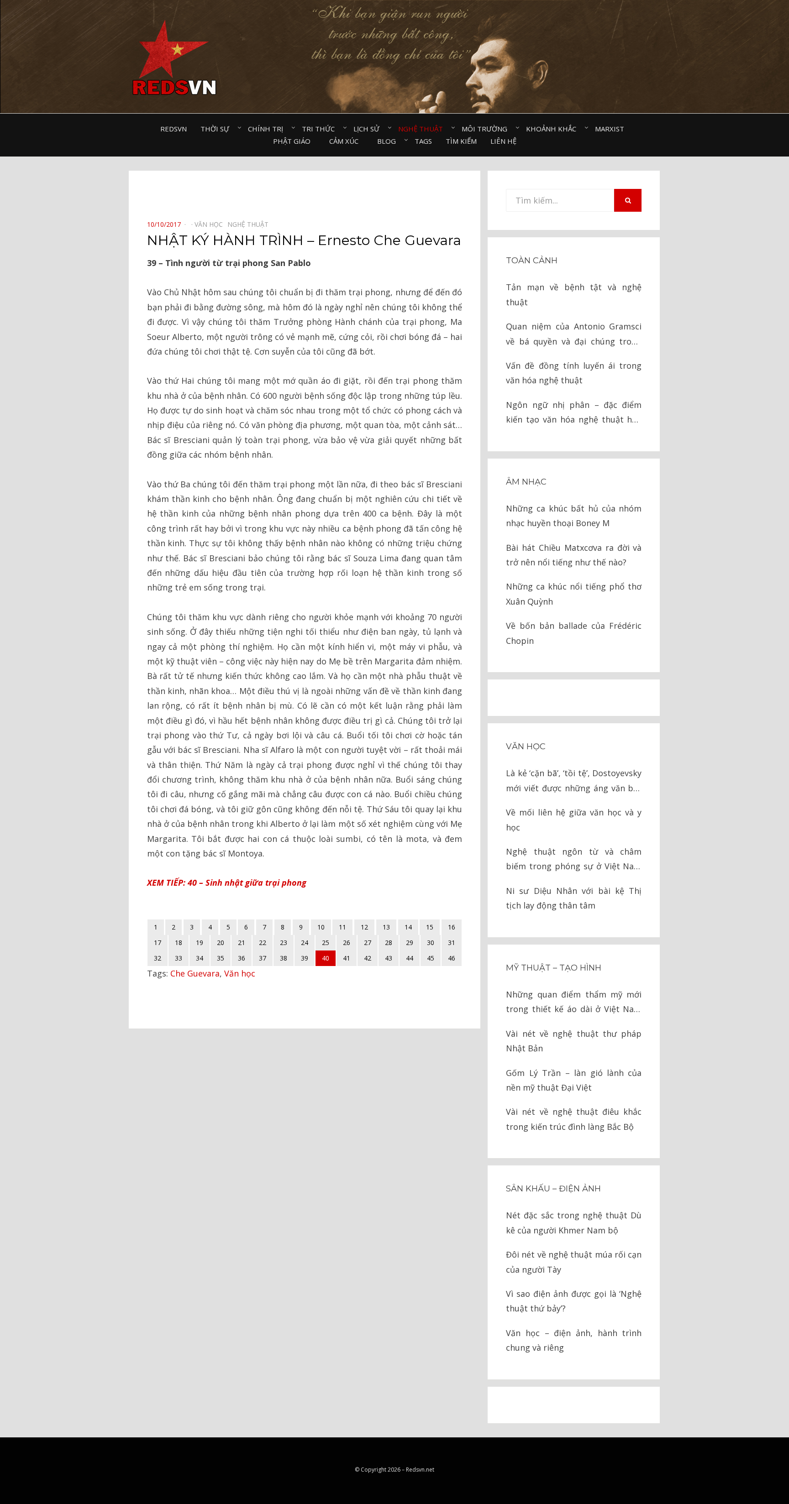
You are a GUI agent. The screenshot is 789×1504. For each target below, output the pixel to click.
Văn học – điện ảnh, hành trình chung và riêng (574, 1340)
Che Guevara (195, 973)
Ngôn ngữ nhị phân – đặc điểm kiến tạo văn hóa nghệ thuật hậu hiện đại (574, 413)
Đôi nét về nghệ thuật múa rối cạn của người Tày (574, 1261)
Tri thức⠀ (321, 128)
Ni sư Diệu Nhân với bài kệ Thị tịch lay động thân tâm (574, 898)
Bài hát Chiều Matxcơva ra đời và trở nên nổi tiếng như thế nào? (574, 555)
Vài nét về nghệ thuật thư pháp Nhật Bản (574, 1041)
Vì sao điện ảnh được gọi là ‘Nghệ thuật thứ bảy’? (574, 1301)
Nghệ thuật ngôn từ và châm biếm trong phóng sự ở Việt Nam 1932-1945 (574, 860)
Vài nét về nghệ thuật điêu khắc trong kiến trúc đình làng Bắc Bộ (574, 1119)
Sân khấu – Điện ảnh (553, 1189)
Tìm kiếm (461, 141)
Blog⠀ (389, 141)
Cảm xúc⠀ (346, 141)
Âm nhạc (526, 482)
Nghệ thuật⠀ (423, 128)
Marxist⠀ (612, 128)
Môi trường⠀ (487, 128)
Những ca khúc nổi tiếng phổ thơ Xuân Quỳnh (574, 593)
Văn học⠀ (211, 224)
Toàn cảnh (532, 261)
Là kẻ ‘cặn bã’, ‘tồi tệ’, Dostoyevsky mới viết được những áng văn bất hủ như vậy (574, 781)
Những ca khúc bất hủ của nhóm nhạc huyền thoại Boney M (574, 515)
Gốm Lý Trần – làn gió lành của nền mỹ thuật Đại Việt (574, 1080)
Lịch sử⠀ (368, 128)
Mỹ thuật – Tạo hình (553, 968)
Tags (423, 141)
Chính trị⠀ (268, 128)
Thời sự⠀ (217, 128)
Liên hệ (503, 141)
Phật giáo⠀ (294, 141)
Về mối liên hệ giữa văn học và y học (574, 819)
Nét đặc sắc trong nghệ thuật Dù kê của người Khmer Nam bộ (574, 1222)
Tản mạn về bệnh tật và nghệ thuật (574, 294)
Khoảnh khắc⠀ (553, 128)
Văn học (239, 973)
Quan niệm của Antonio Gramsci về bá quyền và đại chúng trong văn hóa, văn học (574, 335)
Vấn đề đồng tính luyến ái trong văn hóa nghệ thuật (574, 373)
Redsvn (173, 128)
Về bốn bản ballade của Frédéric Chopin (574, 633)
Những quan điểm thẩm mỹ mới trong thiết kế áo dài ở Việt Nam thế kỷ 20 (574, 1003)
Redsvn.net (420, 1469)
